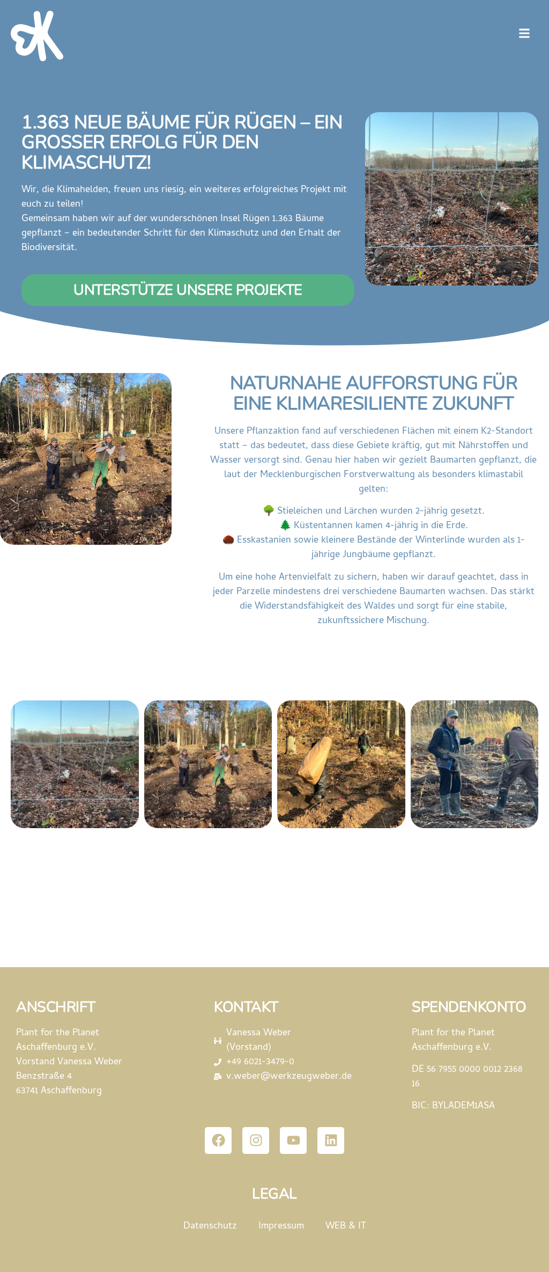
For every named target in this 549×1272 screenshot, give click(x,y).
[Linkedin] (330, 1140)
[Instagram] (255, 1140)
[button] (524, 33)
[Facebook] (218, 1140)
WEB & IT (345, 1226)
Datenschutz (210, 1226)
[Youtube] (293, 1140)
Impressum (281, 1226)
